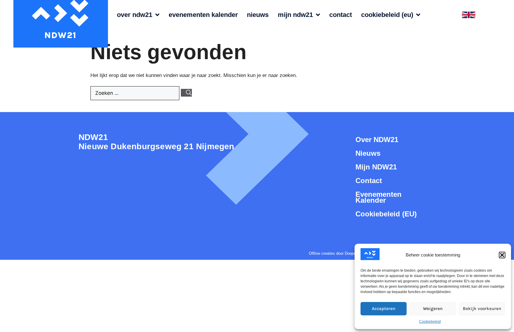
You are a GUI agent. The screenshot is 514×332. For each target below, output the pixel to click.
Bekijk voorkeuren (482, 308)
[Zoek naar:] (135, 93)
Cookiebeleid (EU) (387, 15)
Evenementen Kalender (203, 15)
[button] (502, 255)
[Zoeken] (186, 93)
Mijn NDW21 (295, 15)
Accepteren (383, 308)
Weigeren (433, 308)
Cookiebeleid (430, 322)
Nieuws (258, 15)
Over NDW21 (134, 15)
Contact (340, 15)
